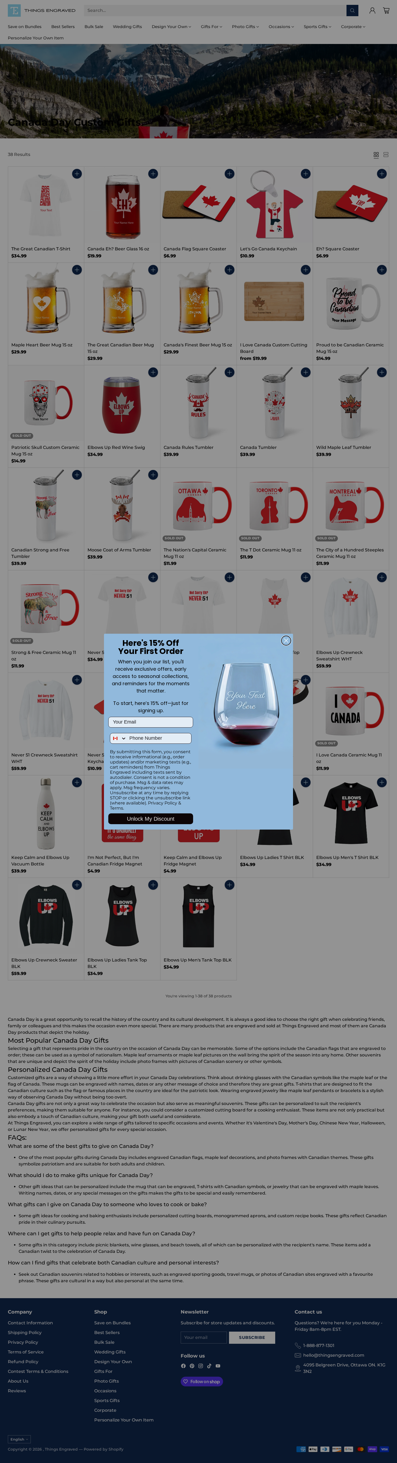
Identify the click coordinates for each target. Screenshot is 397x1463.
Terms (116, 808)
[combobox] (118, 738)
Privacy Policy (162, 803)
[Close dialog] (286, 640)
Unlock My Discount (150, 819)
